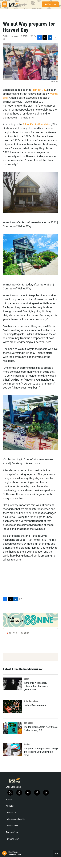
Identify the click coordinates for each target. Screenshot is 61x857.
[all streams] (57, 853)
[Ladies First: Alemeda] (12, 706)
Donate (51, 4)
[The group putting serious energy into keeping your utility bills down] (12, 749)
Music (26, 678)
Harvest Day (39, 89)
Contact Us (11, 812)
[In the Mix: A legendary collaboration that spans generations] (12, 684)
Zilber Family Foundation (37, 124)
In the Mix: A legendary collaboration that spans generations (36, 686)
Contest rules (12, 826)
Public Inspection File (15, 819)
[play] (4, 853)
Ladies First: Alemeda (35, 705)
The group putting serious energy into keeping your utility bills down (41, 751)
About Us (10, 806)
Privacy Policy (12, 839)
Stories (27, 744)
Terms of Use (12, 832)
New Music (28, 722)
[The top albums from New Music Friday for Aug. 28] (12, 728)
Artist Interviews (31, 701)
